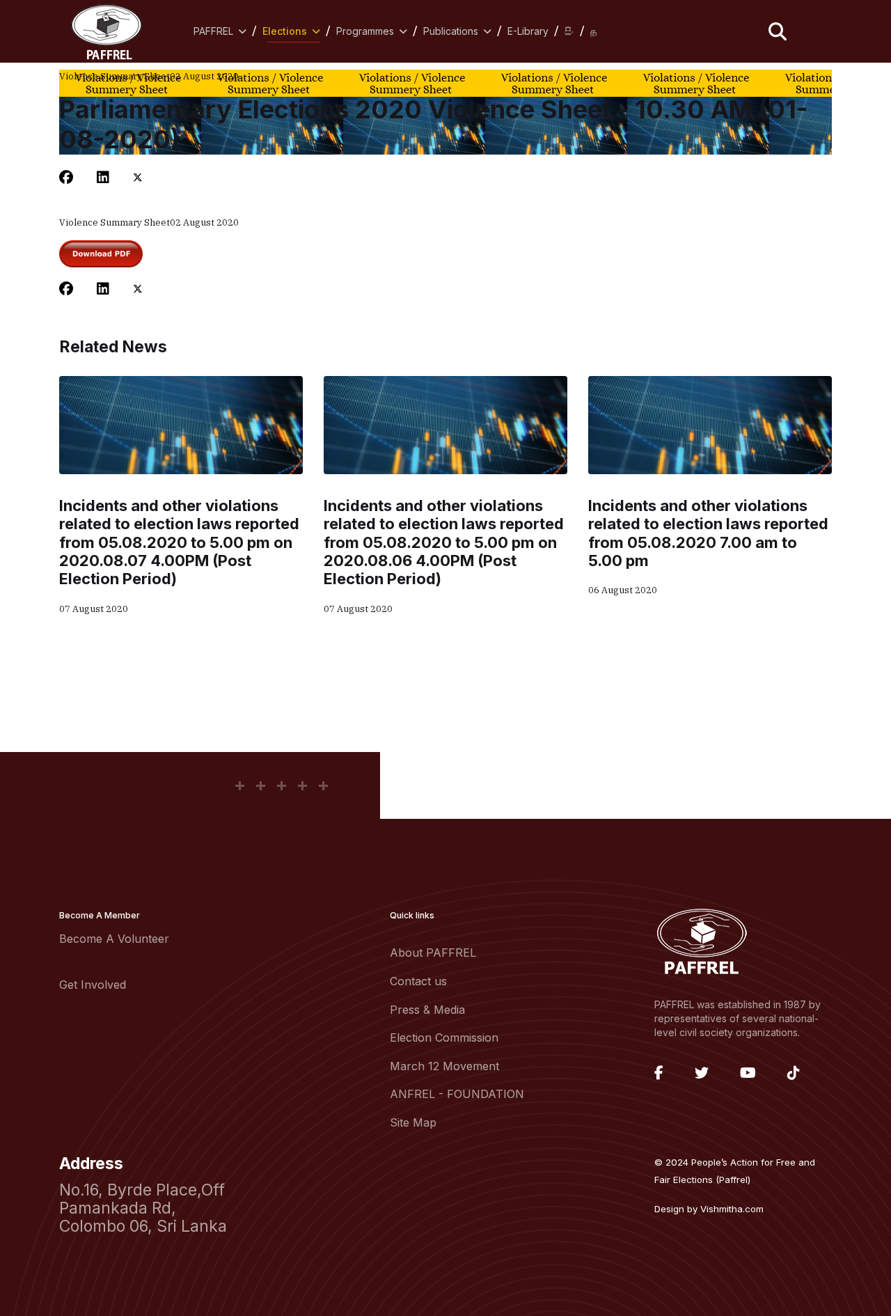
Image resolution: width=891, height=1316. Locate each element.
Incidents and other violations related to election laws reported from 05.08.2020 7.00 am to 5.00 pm (708, 533)
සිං (569, 31)
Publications (450, 31)
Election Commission (444, 1037)
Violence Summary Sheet (114, 76)
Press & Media (427, 1010)
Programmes (365, 31)
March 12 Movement (444, 1066)
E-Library (528, 31)
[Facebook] (66, 177)
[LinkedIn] (103, 177)
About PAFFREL (433, 952)
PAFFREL (213, 31)
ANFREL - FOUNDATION (457, 1094)
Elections (284, 31)
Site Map (413, 1122)
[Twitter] (138, 177)
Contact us (418, 981)
